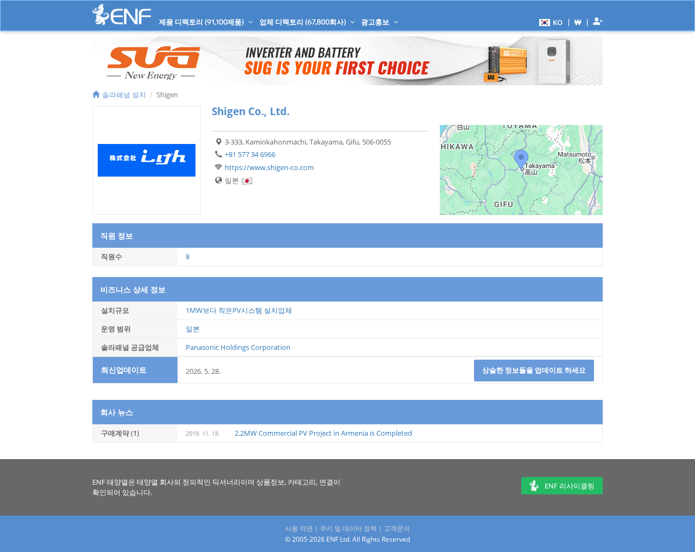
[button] (549, 22)
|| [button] (578, 22)
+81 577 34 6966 (250, 154)
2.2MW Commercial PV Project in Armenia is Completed (323, 433)
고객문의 (397, 528)
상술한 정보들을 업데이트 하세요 (534, 370)
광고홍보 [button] (376, 21)
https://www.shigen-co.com (269, 167)
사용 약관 (299, 528)
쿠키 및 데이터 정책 (348, 528)
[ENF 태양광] (121, 14)
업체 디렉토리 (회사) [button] (304, 21)
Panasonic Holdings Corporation (238, 347)
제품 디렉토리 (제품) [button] (202, 21)
